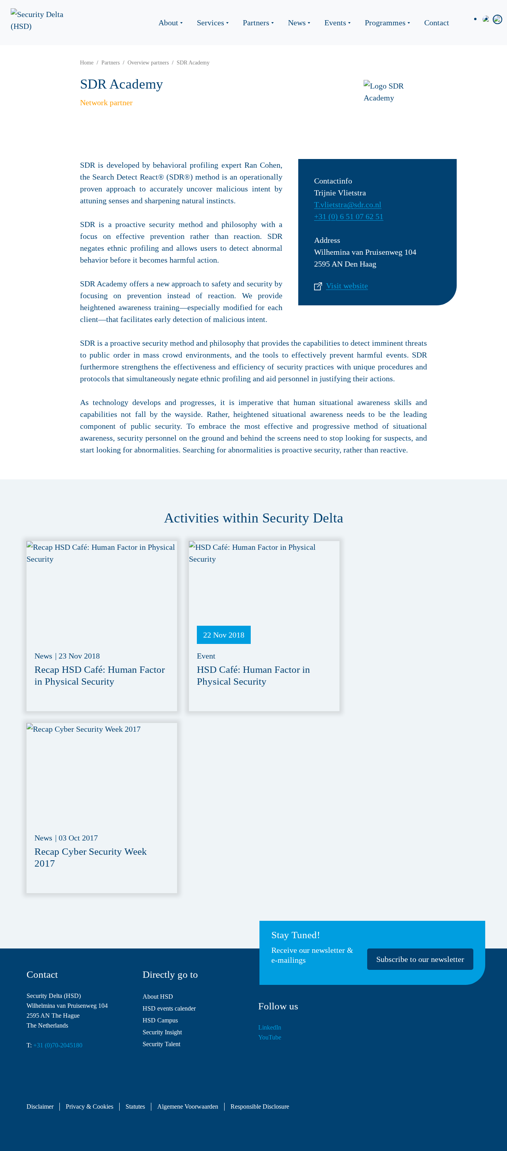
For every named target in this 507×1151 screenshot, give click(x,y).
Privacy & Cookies (89, 1107)
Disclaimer (40, 1107)
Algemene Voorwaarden (187, 1107)
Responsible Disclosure (260, 1107)
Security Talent (161, 1044)
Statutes (135, 1107)
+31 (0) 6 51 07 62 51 (348, 216)
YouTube (269, 1037)
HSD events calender (169, 1008)
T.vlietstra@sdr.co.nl (347, 204)
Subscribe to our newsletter (420, 959)
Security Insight (162, 1032)
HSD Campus (160, 1020)
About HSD (158, 996)
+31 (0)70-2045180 (57, 1045)
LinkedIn (269, 1027)
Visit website (347, 286)
